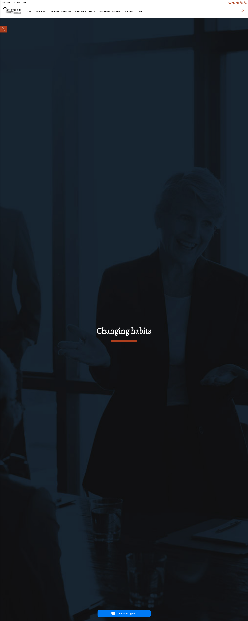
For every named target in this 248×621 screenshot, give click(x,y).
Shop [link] (140, 11)
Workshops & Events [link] (85, 11)
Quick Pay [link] (16, 2)
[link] (3, 29)
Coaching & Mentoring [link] (60, 11)
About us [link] (40, 11)
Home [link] (29, 11)
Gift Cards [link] (129, 11)
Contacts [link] (6, 2)
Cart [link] (24, 2)
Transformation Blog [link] (109, 11)
